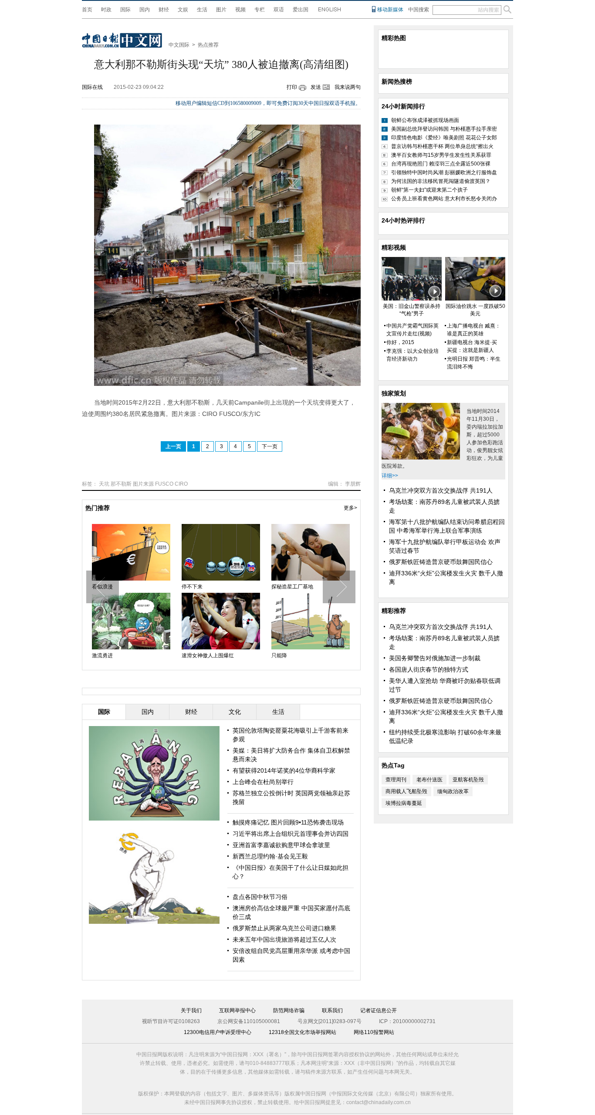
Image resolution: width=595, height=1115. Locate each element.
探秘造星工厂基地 (292, 587)
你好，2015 (400, 342)
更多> (350, 508)
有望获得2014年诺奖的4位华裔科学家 (284, 770)
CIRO (181, 484)
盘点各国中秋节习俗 (260, 896)
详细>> (390, 476)
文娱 (183, 10)
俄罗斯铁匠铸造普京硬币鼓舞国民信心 (441, 561)
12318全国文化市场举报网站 (302, 1032)
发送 (316, 87)
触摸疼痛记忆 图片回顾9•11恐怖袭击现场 (288, 822)
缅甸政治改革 (453, 791)
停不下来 (192, 587)
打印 (292, 87)
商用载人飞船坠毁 (406, 791)
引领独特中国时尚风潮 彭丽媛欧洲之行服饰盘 (444, 172)
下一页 (269, 446)
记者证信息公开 (378, 1010)
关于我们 (191, 1010)
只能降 (279, 655)
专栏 (259, 10)
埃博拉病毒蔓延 (403, 803)
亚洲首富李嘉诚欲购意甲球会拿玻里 (281, 844)
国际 (125, 10)
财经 (164, 10)
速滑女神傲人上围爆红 (208, 655)
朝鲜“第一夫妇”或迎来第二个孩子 (429, 190)
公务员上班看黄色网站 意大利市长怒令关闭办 (444, 199)
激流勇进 (102, 655)
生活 (202, 10)
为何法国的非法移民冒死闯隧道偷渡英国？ (440, 181)
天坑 (104, 484)
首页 (87, 10)
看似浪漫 (102, 587)
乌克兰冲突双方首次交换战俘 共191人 (441, 490)
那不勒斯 (121, 484)
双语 (279, 10)
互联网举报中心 (237, 1010)
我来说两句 (348, 87)
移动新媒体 (390, 10)
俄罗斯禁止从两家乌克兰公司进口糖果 (284, 928)
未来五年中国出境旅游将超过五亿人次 (284, 939)
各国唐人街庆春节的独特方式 (428, 669)
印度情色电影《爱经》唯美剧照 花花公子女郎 (444, 138)
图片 (221, 10)
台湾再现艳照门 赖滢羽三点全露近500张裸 (440, 164)
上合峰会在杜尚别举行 (263, 781)
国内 (144, 10)
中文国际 (179, 45)
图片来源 (143, 484)
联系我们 (332, 1010)
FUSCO (164, 484)
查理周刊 (395, 780)
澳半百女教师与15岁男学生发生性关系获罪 (441, 155)
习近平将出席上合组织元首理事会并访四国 (290, 833)
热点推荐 (208, 45)
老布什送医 (429, 780)
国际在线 (92, 87)
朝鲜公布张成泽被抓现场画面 (425, 120)
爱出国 (300, 10)
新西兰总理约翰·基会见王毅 (270, 856)
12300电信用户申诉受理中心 (217, 1032)
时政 (106, 10)
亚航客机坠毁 (468, 780)
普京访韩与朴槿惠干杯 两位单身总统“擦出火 (442, 146)
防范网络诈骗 (288, 1010)
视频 (240, 10)
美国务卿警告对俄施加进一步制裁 (434, 658)
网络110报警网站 (374, 1032)
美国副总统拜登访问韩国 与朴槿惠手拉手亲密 (444, 129)
